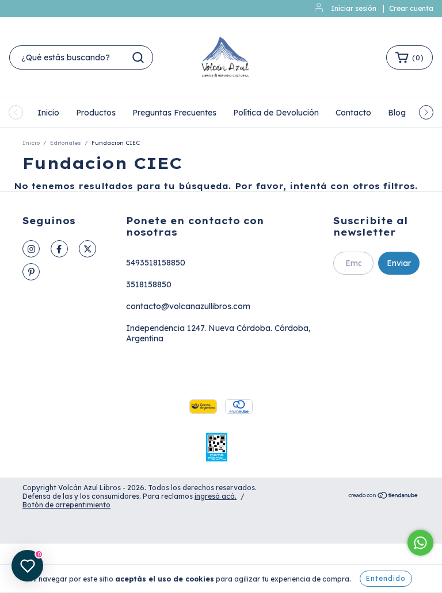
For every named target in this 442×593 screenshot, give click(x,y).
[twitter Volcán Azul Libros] (87, 248)
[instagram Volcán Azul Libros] (31, 248)
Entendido (386, 578)
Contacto (353, 112)
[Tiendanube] (384, 496)
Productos (96, 112)
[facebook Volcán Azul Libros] (59, 248)
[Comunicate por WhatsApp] (420, 543)
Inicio (48, 112)
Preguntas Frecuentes (174, 112)
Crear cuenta (411, 8)
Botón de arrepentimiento (66, 504)
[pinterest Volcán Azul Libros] (31, 271)
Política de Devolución (276, 112)
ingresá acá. (216, 496)
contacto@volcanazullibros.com (188, 306)
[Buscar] (138, 57)
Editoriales (65, 143)
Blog (397, 112)
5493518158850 (155, 262)
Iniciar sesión (353, 8)
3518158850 (149, 284)
